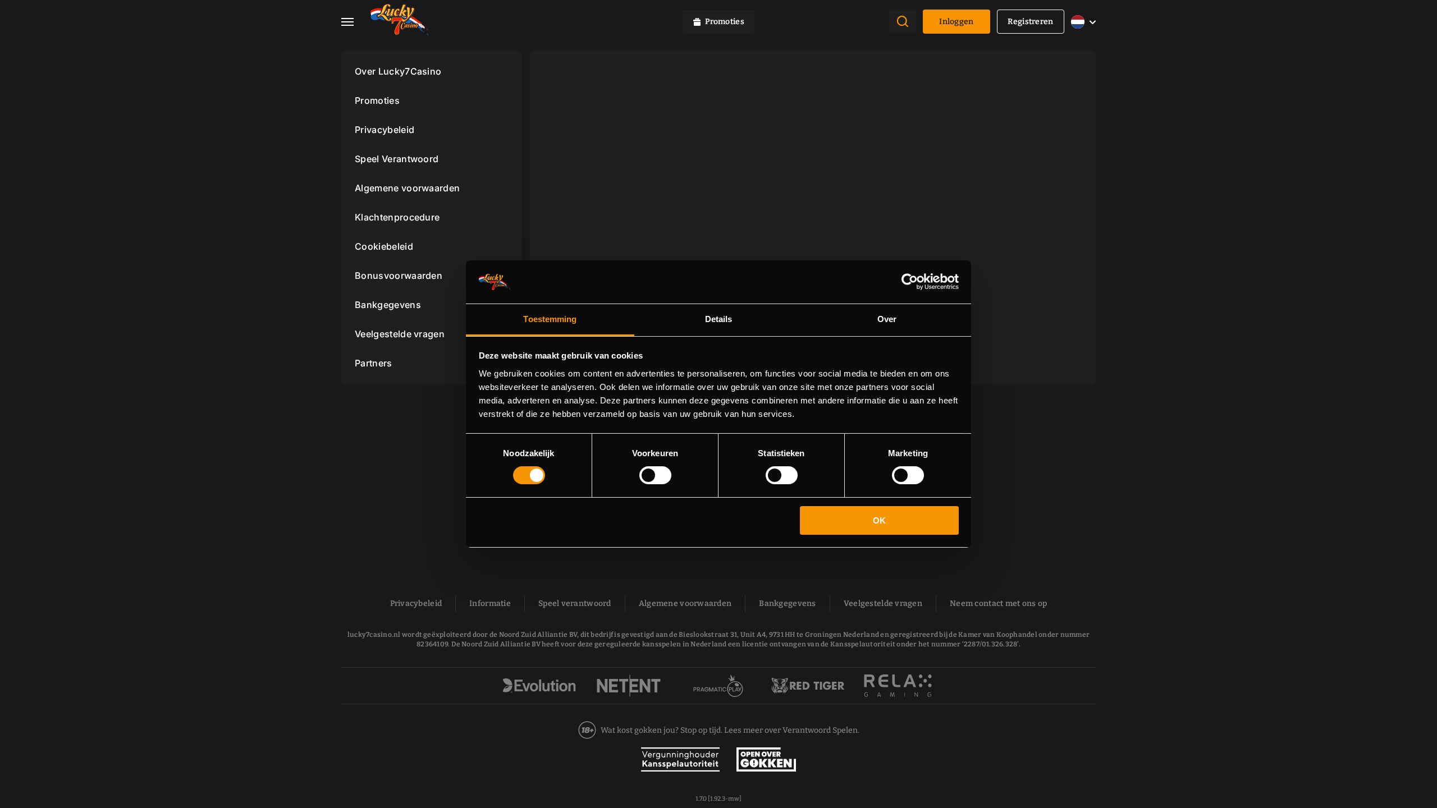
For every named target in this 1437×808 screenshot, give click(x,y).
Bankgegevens (388, 304)
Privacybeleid (384, 129)
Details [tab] (719, 319)
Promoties (377, 100)
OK (879, 520)
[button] (355, 21)
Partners (373, 363)
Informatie (490, 603)
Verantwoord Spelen (820, 730)
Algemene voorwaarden (407, 188)
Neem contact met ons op (998, 603)
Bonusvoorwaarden (398, 275)
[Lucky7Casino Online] (399, 21)
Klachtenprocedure (397, 217)
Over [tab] (886, 319)
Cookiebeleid (384, 246)
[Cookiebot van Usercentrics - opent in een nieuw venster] (910, 281)
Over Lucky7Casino (398, 71)
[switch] (655, 475)
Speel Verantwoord (396, 158)
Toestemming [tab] (549, 319)
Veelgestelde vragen (400, 333)
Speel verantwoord (574, 603)
